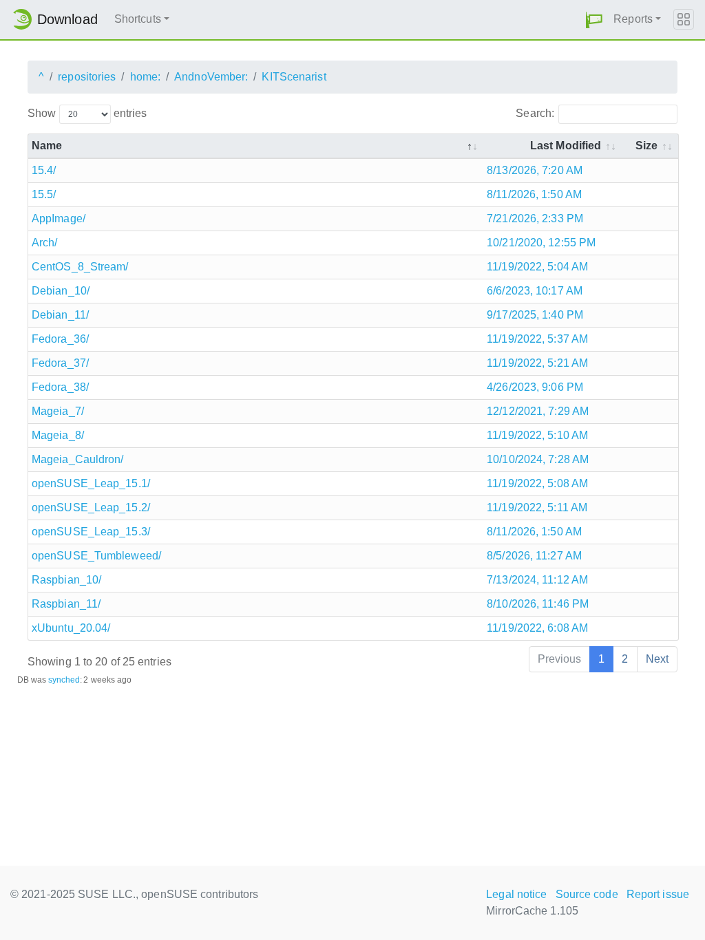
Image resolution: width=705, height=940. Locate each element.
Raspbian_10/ (66, 580)
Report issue (658, 894)
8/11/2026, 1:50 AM (534, 194)
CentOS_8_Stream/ (80, 267)
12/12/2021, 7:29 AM (538, 411)
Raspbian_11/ (66, 604)
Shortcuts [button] (137, 19)
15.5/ (44, 194)
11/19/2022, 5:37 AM (537, 339)
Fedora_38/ (60, 387)
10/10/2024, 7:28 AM (538, 459)
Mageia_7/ (58, 411)
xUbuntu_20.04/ (71, 628)
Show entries (87, 113)
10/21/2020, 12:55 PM (541, 242)
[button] (594, 20)
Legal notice (516, 894)
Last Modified (565, 145)
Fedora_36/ (60, 339)
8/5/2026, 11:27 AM (534, 556)
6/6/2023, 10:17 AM (534, 291)
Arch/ (45, 242)
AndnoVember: (211, 77)
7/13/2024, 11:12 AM (537, 580)
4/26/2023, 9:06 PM (535, 387)
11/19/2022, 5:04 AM (537, 267)
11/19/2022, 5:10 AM (537, 435)
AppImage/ (58, 218)
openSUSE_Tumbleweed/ (96, 556)
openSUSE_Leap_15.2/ (91, 507)
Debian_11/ (60, 315)
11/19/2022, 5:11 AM (537, 507)
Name (47, 145)
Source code (587, 894)
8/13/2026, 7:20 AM (534, 170)
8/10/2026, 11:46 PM (538, 604)
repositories (87, 77)
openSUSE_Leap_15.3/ (91, 531)
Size (646, 145)
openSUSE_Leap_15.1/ (91, 483)
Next (657, 659)
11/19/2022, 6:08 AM (537, 628)
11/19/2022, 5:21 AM (537, 363)
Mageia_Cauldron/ (78, 459)
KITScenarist (294, 77)
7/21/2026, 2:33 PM (535, 218)
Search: (535, 113)
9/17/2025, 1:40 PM (535, 315)
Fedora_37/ (60, 363)
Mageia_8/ (58, 435)
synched (64, 680)
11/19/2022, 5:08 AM (537, 483)
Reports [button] (633, 19)
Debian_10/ (61, 291)
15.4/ (44, 170)
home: (145, 77)
